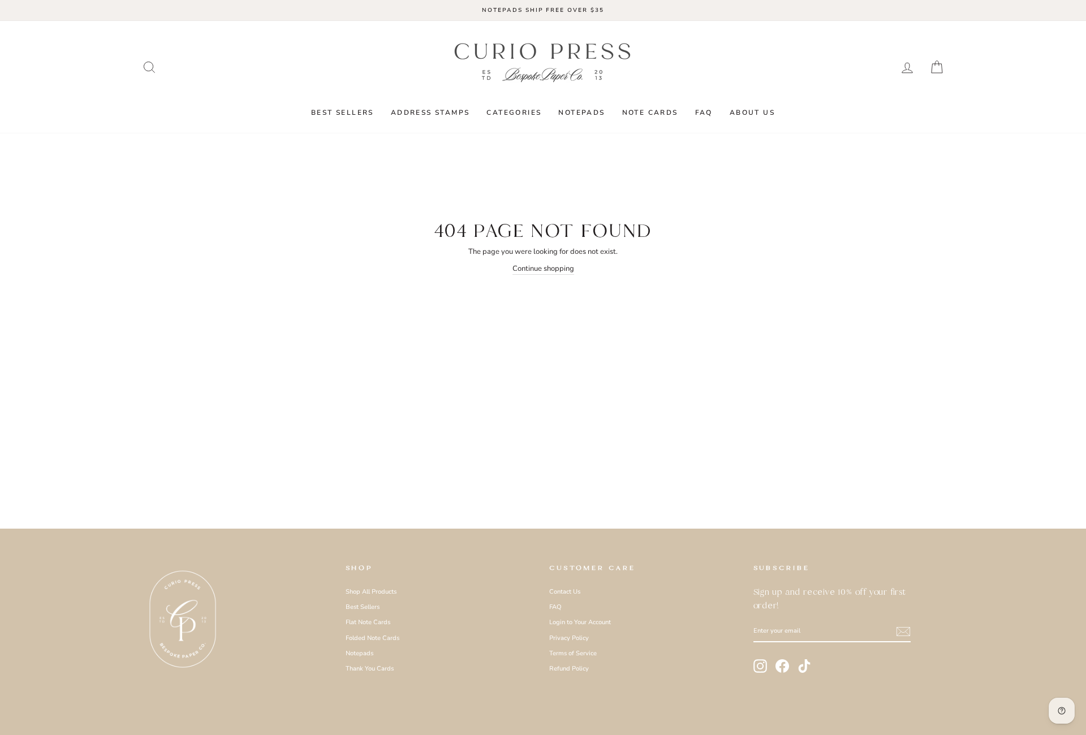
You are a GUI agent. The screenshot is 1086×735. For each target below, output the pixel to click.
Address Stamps (430, 112)
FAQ (704, 112)
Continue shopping (543, 268)
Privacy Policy (569, 638)
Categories (513, 112)
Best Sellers (342, 112)
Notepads (581, 112)
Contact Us (564, 591)
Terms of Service (573, 653)
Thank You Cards (370, 668)
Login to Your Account (580, 622)
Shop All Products (371, 591)
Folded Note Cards (372, 638)
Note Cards (650, 112)
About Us (752, 112)
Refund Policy (569, 668)
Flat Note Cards (368, 622)
